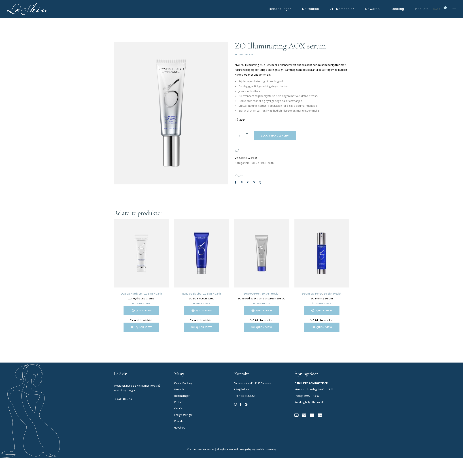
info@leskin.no (242, 389)
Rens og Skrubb (191, 293)
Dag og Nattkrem (132, 293)
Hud (252, 163)
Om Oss (179, 408)
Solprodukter (252, 293)
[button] (246, 157)
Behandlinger (182, 395)
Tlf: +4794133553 (244, 395)
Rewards (179, 389)
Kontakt (178, 421)
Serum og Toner (312, 293)
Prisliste (178, 402)
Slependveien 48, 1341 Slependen (253, 383)
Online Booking (183, 383)
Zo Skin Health (265, 163)
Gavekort (179, 427)
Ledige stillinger (183, 415)
